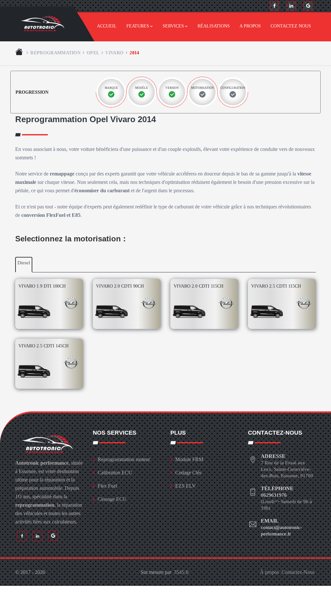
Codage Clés (188, 472)
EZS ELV (185, 486)
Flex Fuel (107, 486)
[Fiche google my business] (308, 6)
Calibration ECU (115, 472)
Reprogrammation (55, 52)
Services (173, 26)
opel (93, 52)
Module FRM (189, 459)
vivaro (114, 52)
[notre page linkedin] (291, 6)
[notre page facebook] (274, 6)
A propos (250, 26)
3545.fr (181, 572)
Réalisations (214, 26)
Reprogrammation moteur (124, 459)
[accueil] (19, 52)
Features (137, 26)
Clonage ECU (112, 499)
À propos (269, 572)
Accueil (107, 26)
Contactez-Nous (298, 572)
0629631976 (274, 495)
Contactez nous (291, 26)
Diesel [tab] (23, 262)
